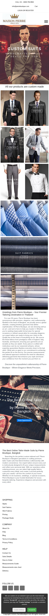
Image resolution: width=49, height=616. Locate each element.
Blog (4, 535)
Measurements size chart (11, 567)
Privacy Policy (7, 542)
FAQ (4, 532)
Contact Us (6, 553)
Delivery (5, 571)
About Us (5, 528)
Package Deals (8, 518)
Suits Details (7, 556)
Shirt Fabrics (7, 511)
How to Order (7, 560)
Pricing (4, 514)
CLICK (24, 257)
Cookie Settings (19, 610)
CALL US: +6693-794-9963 (24, 2)
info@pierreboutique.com (20, 6)
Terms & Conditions (9, 539)
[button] (46, 21)
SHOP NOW (12, 110)
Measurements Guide (10, 564)
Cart (36, 6)
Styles (4, 504)
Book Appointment (24, 420)
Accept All (32, 610)
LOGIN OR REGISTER (26, 10)
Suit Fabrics (6, 507)
